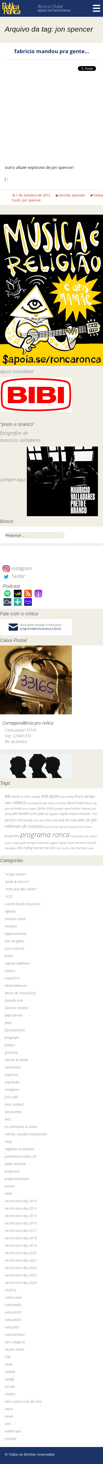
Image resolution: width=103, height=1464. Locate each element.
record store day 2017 (21, 1230)
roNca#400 (13, 1305)
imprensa (11, 1074)
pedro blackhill (15, 1163)
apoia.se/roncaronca (54, 10)
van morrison (78, 848)
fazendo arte (14, 1000)
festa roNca (46, 808)
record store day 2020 (21, 1253)
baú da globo (14, 941)
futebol (10, 1045)
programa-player (17, 1178)
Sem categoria (15, 1342)
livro (8, 1119)
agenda (10, 911)
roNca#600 (13, 1319)
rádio (8, 1193)
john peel (37, 813)
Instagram (21, 568)
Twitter (17, 576)
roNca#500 (13, 1312)
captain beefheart (17, 963)
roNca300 (12, 1327)
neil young (24, 820)
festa (8, 1022)
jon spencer (31, 200)
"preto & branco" (17, 881)
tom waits (63, 848)
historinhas (13, 1067)
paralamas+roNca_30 (20, 1156)
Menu (96, 8)
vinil (7, 1423)
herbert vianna (80, 808)
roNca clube (13, 1297)
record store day (80, 836)
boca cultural (14, 948)
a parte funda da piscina (22, 904)
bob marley (67, 797)
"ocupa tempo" (15, 874)
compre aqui (13, 479)
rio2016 (10, 1290)
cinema (10, 970)
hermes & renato (17, 1060)
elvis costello (30, 808)
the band (80, 843)
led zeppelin (52, 814)
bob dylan (50, 796)
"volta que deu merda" (21, 889)
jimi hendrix (21, 813)
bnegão (36, 796)
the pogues (11, 848)
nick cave (38, 820)
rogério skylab (58, 843)
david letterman (16, 985)
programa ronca (45, 834)
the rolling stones (30, 847)
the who (50, 848)
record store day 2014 (21, 1208)
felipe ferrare (13, 1015)
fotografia (12, 1037)
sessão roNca (14, 1349)
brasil (9, 956)
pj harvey (69, 827)
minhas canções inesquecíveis (26, 1134)
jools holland (14, 1104)
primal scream (84, 827)
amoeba (11, 926)
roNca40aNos (15, 1334)
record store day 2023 (21, 1275)
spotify (9, 1379)
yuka (91, 848)
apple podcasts (16, 933)
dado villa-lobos (57, 803)
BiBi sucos (12, 796)
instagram (12, 1089)
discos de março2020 (20, 993)
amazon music (15, 918)
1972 (8, 896)
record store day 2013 (21, 1201)
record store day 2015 (21, 1215)
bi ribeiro (26, 796)
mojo (8, 1141)
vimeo (9, 1416)
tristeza (10, 1394)
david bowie (75, 803)
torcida (64, 195)
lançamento (13, 1111)
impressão (12, 1082)
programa (12, 836)
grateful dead (62, 808)
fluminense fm (15, 1030)
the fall (91, 843)
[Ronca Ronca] (11, 9)
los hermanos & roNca (21, 1126)
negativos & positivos (20, 1149)
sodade (10, 1371)
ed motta (16, 808)
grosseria (11, 1052)
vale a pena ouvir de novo (23, 1401)
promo (10, 1186)
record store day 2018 (21, 1238)
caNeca (19, 802)
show (8, 1364)
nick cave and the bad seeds (65, 820)
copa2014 (12, 978)
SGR (8, 1357)
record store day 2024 (21, 1282)
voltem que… (14, 1431)
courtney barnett (37, 803)
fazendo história (16, 1008)
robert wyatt (19, 843)
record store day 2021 (21, 1260)
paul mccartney (53, 827)
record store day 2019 (21, 1245)
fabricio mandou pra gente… (51, 51)
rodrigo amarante (38, 843)
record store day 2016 (21, 1223)
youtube (78, 195)
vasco (9, 1409)
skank (71, 843)
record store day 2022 (21, 1267)
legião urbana (69, 814)
